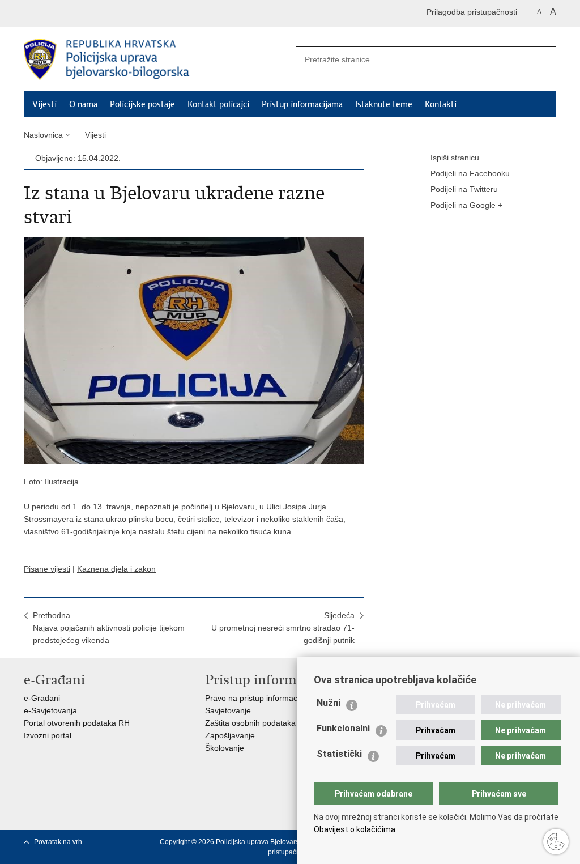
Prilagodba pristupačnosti (472, 11)
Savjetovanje (228, 710)
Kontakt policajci (218, 104)
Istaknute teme (383, 104)
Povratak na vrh (58, 842)
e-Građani (42, 698)
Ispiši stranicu (454, 157)
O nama (83, 104)
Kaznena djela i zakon (116, 568)
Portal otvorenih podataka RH (77, 722)
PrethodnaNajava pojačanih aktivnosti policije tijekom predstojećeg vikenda (109, 628)
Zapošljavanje (230, 735)
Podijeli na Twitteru (464, 189)
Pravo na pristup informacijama (261, 698)
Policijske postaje (142, 104)
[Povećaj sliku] (194, 350)
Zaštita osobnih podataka (250, 722)
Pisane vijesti (47, 568)
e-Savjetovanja (50, 710)
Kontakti (441, 104)
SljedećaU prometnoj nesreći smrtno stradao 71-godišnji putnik (283, 628)
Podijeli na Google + (466, 205)
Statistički (339, 753)
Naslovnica (43, 134)
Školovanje (224, 747)
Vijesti (44, 104)
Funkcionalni (343, 728)
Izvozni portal (47, 735)
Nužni (328, 702)
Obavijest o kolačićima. (355, 829)
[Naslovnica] (157, 59)
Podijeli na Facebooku (470, 173)
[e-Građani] (72, 13)
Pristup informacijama (302, 104)
